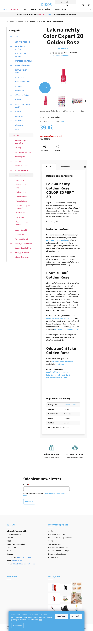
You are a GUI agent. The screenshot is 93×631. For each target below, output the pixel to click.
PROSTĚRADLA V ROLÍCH (21, 48)
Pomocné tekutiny (23, 239)
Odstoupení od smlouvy (58, 547)
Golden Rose (63, 49)
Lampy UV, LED (21, 230)
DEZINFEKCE (20, 77)
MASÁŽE (18, 111)
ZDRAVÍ (18, 129)
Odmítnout (61, 616)
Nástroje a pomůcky (23, 243)
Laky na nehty (21, 175)
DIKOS (50, 14)
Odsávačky (19, 234)
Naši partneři (53, 557)
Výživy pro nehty (22, 252)
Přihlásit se (29, 502)
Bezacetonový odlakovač (62, 361)
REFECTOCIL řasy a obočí (22, 105)
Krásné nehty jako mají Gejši (58, 375)
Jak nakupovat (54, 544)
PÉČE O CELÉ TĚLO (22, 95)
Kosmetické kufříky (23, 248)
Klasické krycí (21, 180)
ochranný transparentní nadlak (59, 318)
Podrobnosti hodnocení (63, 55)
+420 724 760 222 (18, 560)
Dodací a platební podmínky (60, 537)
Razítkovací (21, 213)
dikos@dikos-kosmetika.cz (24, 564)
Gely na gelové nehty (24, 152)
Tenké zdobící (21, 196)
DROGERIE (19, 120)
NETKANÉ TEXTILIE (22, 42)
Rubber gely (20, 157)
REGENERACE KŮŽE (22, 82)
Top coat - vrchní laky (23, 186)
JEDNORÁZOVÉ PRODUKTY (21, 55)
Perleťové (20, 217)
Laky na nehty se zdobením (23, 207)
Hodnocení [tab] (65, 167)
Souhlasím (75, 616)
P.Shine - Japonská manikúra (23, 142)
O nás (50, 531)
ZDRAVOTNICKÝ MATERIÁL (21, 71)
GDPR (50, 541)
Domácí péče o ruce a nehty (57, 372)
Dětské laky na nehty (22, 223)
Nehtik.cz (42, 14)
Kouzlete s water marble (56, 377)
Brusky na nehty (21, 170)
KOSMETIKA (19, 91)
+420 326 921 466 (24, 557)
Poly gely (18, 161)
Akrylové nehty (21, 166)
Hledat (58, 6)
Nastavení (17, 625)
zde (40, 620)
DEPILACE (18, 86)
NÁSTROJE (19, 125)
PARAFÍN (18, 100)
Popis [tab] (48, 167)
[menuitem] (4, 9)
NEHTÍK (16, 135)
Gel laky (18, 148)
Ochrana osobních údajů (58, 551)
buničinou (59, 364)
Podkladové (21, 192)
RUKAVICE (19, 116)
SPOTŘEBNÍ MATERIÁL (23, 61)
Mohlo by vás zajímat (57, 554)
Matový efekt (21, 201)
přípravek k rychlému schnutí (66, 329)
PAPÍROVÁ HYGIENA (22, 65)
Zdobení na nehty (22, 257)
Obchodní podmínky (56, 534)
